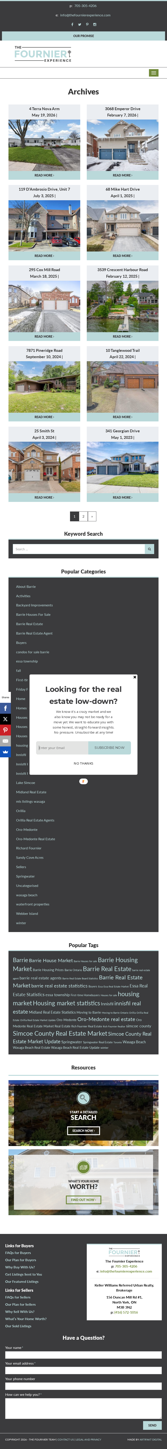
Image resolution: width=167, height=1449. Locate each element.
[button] (83, 695)
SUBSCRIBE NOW (109, 748)
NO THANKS (83, 763)
